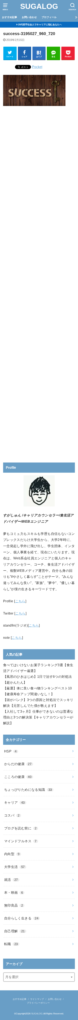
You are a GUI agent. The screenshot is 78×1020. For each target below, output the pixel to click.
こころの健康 (17, 777)
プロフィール (49, 17)
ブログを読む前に (20, 828)
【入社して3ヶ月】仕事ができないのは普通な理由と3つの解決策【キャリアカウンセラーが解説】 (38, 717)
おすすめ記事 (9, 17)
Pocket (37, 67)
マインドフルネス (20, 841)
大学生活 (14, 867)
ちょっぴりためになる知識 (28, 789)
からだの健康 (17, 764)
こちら (20, 601)
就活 (11, 879)
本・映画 (13, 892)
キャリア (14, 802)
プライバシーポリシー (38, 1003)
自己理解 (14, 931)
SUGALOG (39, 6)
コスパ (12, 815)
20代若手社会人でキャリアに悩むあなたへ (40, 24)
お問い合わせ (29, 17)
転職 (11, 944)
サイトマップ (37, 999)
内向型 (12, 854)
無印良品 (13, 905)
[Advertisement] (39, 282)
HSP (10, 751)
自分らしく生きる (21, 918)
